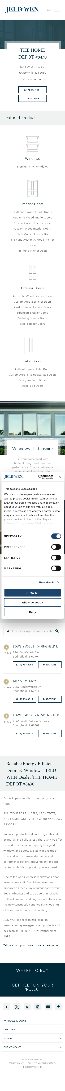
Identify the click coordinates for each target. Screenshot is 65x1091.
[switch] (56, 547)
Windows (32, 158)
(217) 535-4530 (24, 733)
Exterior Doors (32, 288)
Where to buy (32, 970)
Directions (32, 98)
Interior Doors (32, 204)
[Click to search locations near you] (8, 631)
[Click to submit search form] (57, 631)
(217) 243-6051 (32, 90)
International (32, 1067)
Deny (32, 612)
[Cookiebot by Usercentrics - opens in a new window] (39, 476)
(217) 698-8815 (24, 699)
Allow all (32, 592)
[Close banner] (60, 476)
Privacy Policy (16, 1063)
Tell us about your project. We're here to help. (32, 945)
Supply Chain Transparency (42, 1063)
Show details (46, 582)
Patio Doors (32, 361)
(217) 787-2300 (24, 665)
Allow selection (32, 602)
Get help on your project (32, 987)
